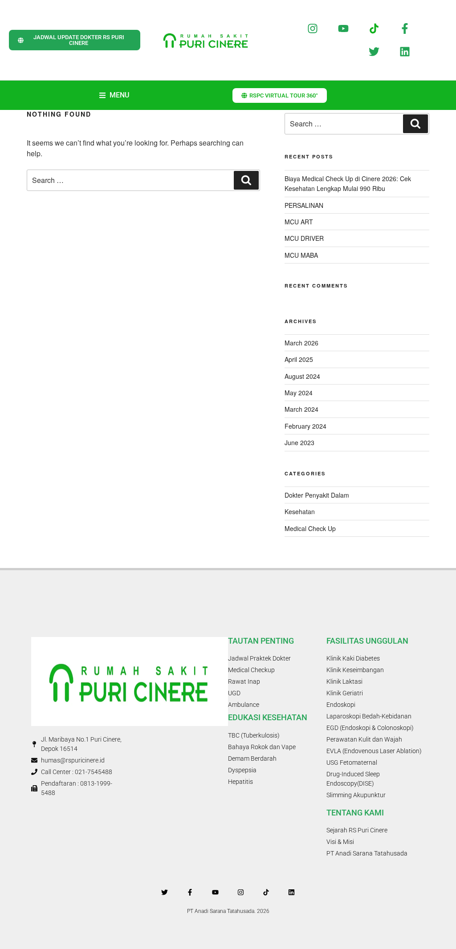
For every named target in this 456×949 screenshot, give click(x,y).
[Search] (246, 180)
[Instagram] (313, 28)
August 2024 (302, 376)
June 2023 (299, 442)
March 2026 (301, 342)
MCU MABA (301, 255)
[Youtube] (343, 28)
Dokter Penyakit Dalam (317, 495)
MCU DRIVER (304, 238)
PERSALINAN (304, 205)
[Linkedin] (404, 52)
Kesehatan (300, 511)
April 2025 (299, 359)
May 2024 (299, 392)
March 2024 (301, 409)
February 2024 (305, 426)
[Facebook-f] (404, 28)
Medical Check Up (310, 528)
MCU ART (299, 221)
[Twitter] (374, 52)
